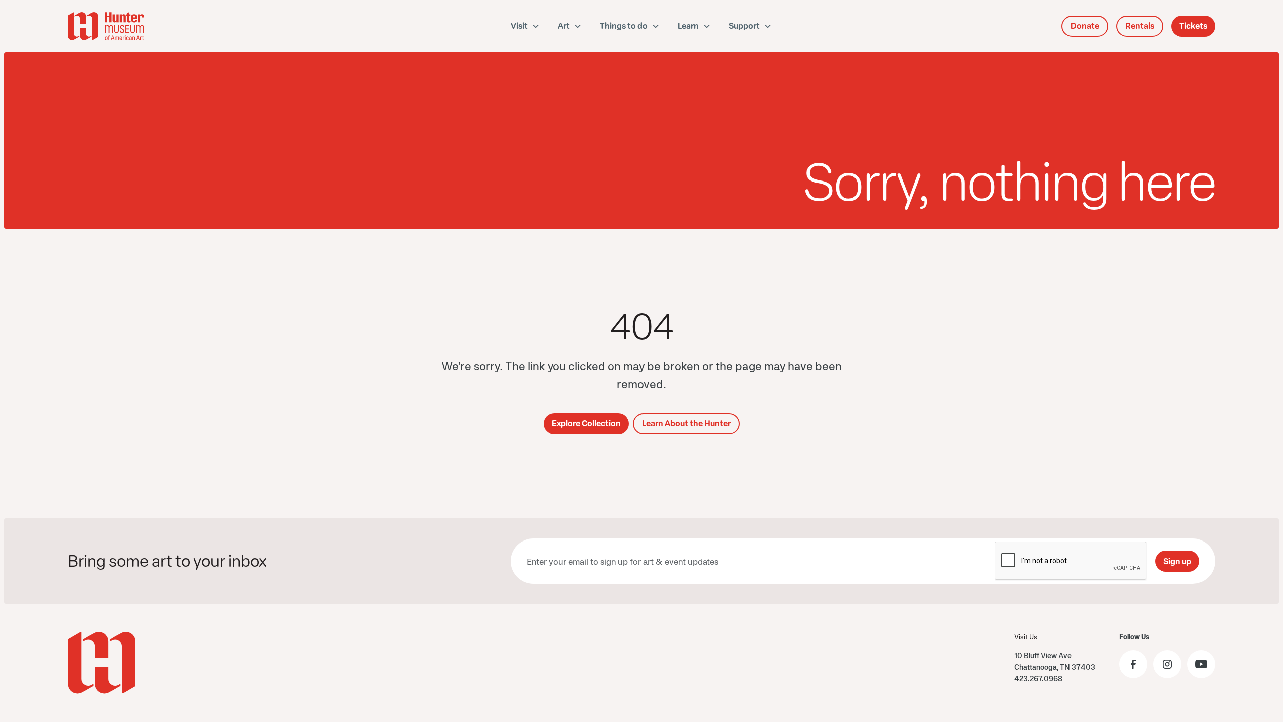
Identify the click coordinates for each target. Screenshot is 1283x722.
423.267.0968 (1038, 678)
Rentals (1139, 26)
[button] (525, 26)
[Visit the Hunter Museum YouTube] (1201, 664)
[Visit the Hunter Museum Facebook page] (1133, 664)
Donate (1085, 26)
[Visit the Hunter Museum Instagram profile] (1167, 664)
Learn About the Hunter (686, 423)
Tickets (1193, 26)
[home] (162, 26)
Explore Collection (586, 423)
